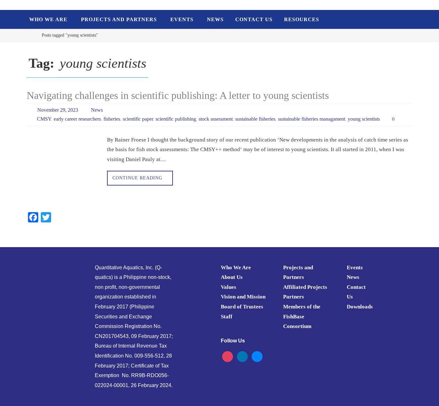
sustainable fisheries (255, 119)
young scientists (364, 119)
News (97, 110)
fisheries (111, 119)
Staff (226, 317)
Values (228, 287)
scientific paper (138, 119)
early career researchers (77, 119)
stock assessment (216, 119)
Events (355, 267)
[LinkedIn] (242, 356)
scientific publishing (176, 119)
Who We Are (236, 267)
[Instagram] (227, 356)
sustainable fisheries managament (311, 119)
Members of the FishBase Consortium (301, 316)
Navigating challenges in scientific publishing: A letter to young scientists (178, 95)
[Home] (31, 35)
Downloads (360, 307)
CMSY (44, 119)
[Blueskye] (257, 356)
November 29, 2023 (57, 110)
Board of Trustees (242, 307)
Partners (293, 297)
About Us (232, 277)
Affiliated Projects (305, 287)
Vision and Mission (243, 297)
